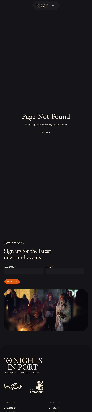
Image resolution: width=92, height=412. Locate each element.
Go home (46, 132)
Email (49, 267)
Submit (10, 282)
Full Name (10, 267)
